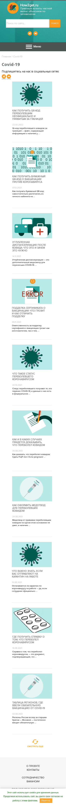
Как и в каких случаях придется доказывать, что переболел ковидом (28, 442)
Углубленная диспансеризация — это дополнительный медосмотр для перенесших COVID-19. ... (30, 262)
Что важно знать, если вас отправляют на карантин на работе (27, 574)
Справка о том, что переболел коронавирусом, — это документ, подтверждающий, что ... (28, 654)
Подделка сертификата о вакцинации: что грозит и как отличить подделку (28, 312)
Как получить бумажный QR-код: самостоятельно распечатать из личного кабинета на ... (28, 194)
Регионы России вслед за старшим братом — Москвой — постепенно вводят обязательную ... (29, 720)
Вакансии (33, 781)
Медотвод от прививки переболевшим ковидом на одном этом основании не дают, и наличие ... (31, 523)
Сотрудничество (33, 777)
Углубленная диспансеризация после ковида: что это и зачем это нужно (29, 246)
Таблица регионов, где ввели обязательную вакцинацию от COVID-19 (28, 705)
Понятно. (46, 800)
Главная (6, 56)
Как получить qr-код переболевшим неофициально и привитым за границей (27, 115)
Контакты (33, 769)
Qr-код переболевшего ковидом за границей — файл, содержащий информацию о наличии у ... (29, 131)
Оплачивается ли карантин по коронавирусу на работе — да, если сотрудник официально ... (29, 588)
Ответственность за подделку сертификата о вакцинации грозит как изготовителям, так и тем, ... (30, 328)
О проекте (33, 766)
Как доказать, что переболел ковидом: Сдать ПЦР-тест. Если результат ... (31, 455)
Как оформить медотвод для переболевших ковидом (28, 508)
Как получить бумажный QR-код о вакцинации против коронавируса (28, 179)
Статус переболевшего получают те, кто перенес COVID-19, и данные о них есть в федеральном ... (32, 391)
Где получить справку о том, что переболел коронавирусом (28, 639)
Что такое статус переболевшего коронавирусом (23, 376)
